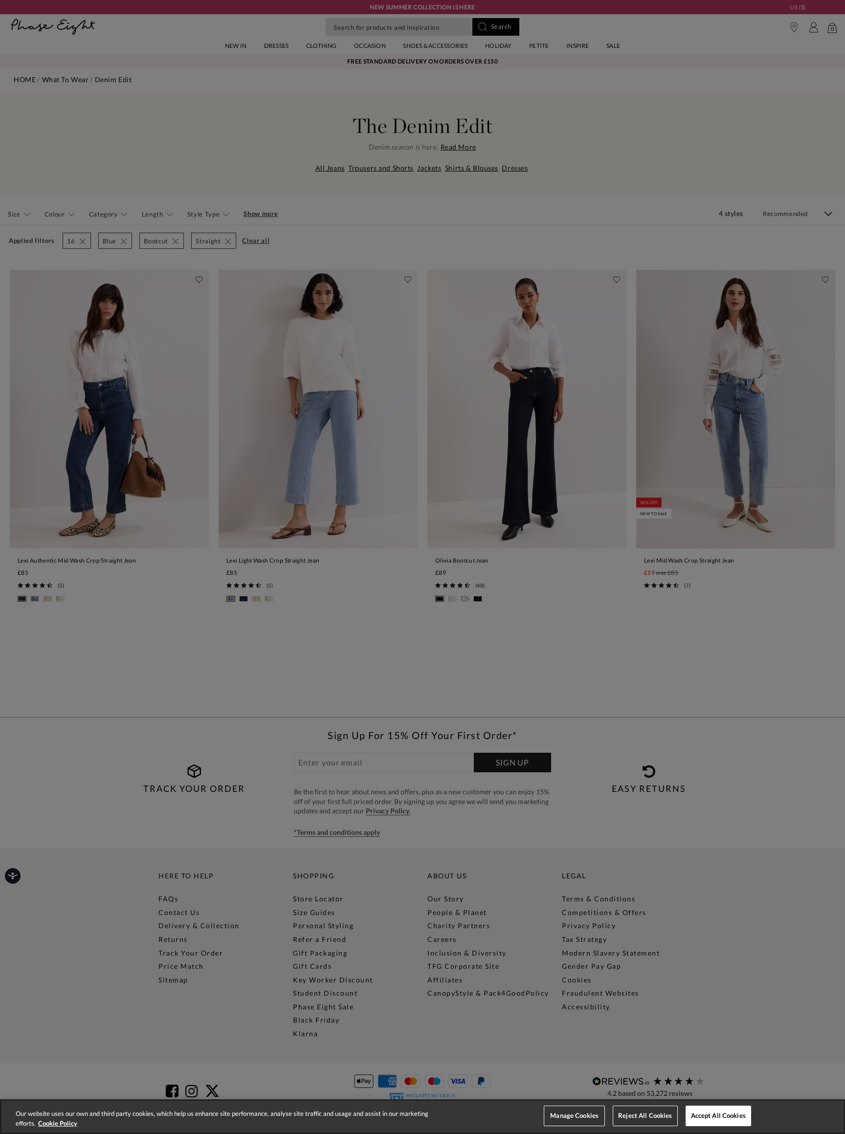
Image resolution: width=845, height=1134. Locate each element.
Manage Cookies (574, 1115)
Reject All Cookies (645, 1115)
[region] (422, 1116)
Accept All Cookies (718, 1115)
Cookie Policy (57, 1123)
